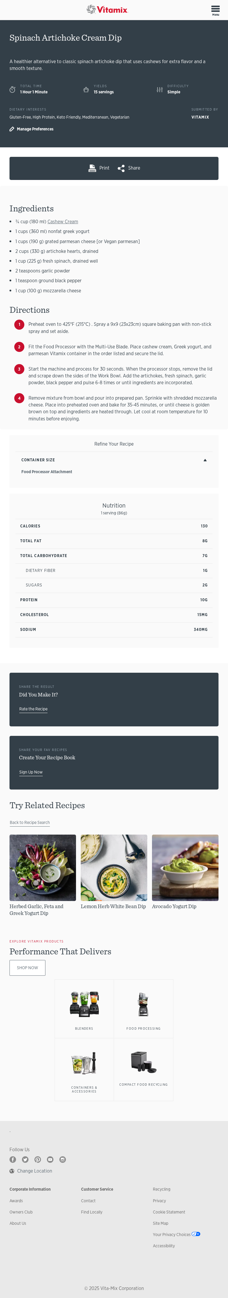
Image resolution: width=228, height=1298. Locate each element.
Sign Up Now (31, 772)
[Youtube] (50, 1159)
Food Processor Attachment (46, 471)
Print (104, 168)
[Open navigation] (215, 8)
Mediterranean (95, 117)
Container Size (38, 460)
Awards (16, 1200)
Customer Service (97, 1189)
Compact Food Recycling (143, 1084)
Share (134, 168)
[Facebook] (13, 1159)
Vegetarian (119, 117)
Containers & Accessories (84, 1089)
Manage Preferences (35, 129)
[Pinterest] (37, 1159)
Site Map (160, 1223)
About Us (18, 1223)
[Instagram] (62, 1159)
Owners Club (21, 1212)
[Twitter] (25, 1159)
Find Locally (91, 1212)
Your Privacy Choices (172, 1234)
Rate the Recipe (33, 709)
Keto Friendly (68, 117)
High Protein (44, 117)
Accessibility (164, 1245)
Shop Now (27, 967)
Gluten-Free (20, 117)
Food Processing (143, 1028)
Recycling (161, 1189)
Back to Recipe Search (30, 822)
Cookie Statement (169, 1212)
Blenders (84, 1028)
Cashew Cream (63, 222)
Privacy (159, 1200)
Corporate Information (30, 1189)
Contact (88, 1200)
